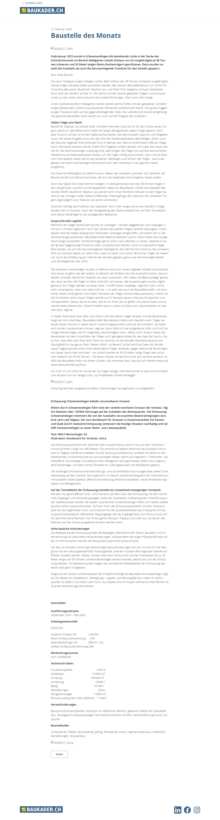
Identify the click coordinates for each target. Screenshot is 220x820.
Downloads (34, 3)
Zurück (59, 754)
